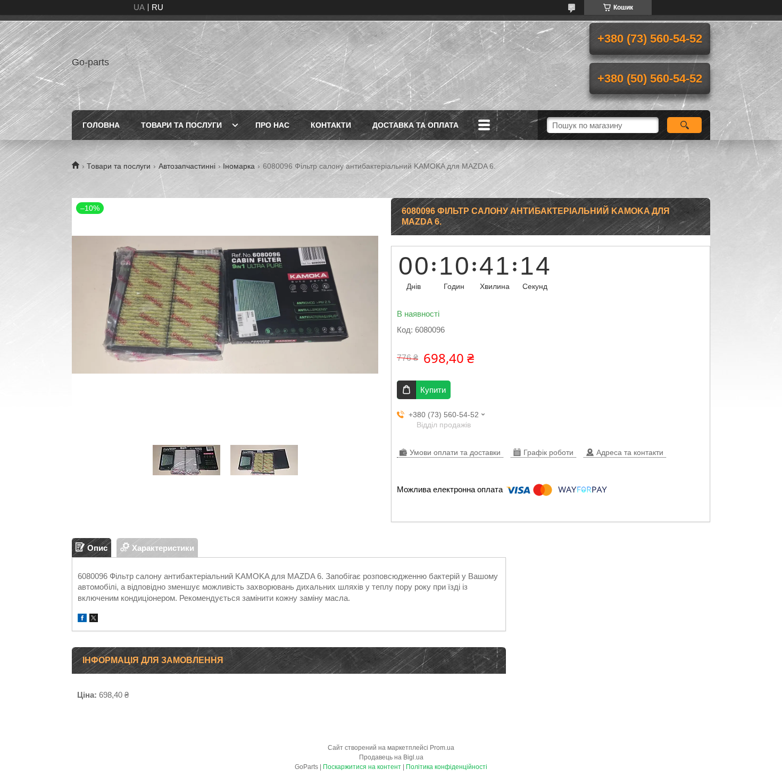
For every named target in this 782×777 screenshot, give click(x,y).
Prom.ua (442, 747)
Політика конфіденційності (446, 767)
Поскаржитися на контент (362, 767)
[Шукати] (684, 125)
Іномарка (239, 166)
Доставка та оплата (415, 125)
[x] (93, 619)
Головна (101, 125)
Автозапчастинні (187, 166)
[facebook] (82, 619)
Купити (433, 389)
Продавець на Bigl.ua (391, 757)
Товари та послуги (181, 125)
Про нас (272, 125)
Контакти (331, 125)
